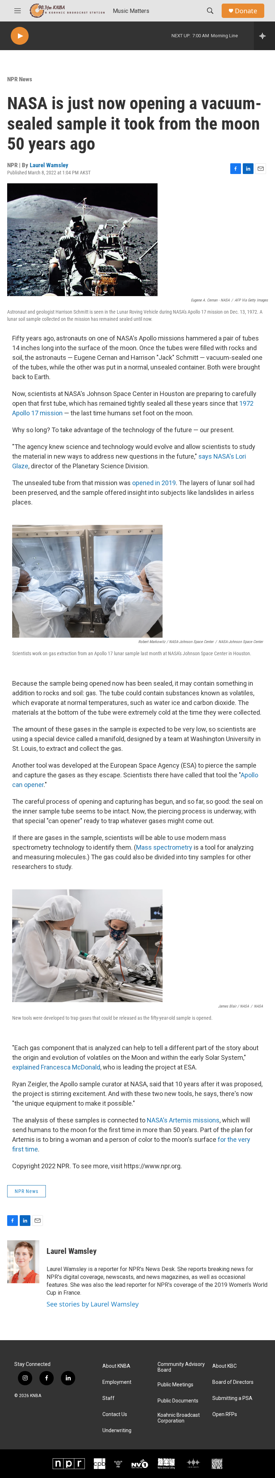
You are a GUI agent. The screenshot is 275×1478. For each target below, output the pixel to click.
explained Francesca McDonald (56, 1067)
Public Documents (178, 1401)
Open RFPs (224, 1414)
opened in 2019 (154, 483)
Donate (246, 11)
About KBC (224, 1366)
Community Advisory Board (181, 1367)
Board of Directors (233, 1382)
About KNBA (116, 1366)
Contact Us (114, 1414)
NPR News (19, 79)
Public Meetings (175, 1384)
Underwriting (116, 1430)
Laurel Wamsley (49, 165)
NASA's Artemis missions (183, 1120)
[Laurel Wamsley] (23, 1261)
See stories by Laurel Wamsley (93, 1304)
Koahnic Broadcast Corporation (179, 1418)
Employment (116, 1382)
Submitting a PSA (232, 1398)
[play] (19, 36)
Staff (108, 1398)
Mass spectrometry (164, 847)
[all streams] (264, 35)
